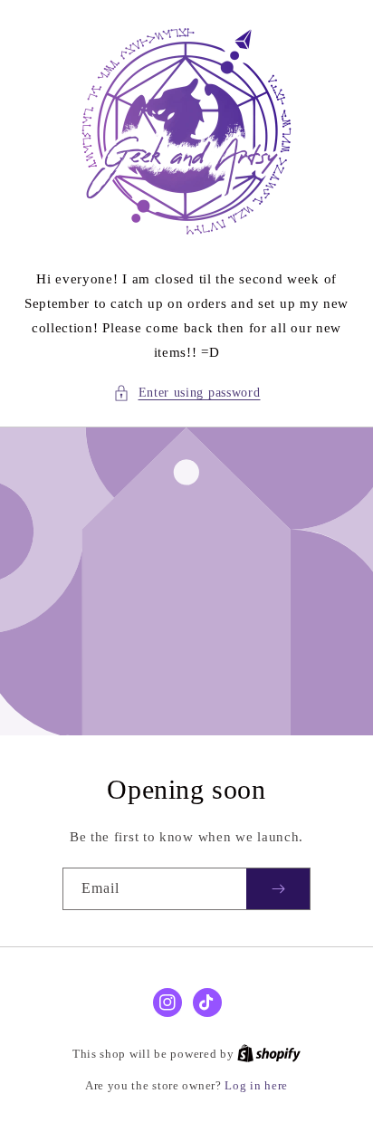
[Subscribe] (278, 888)
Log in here (256, 1085)
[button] (187, 392)
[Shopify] (269, 1053)
